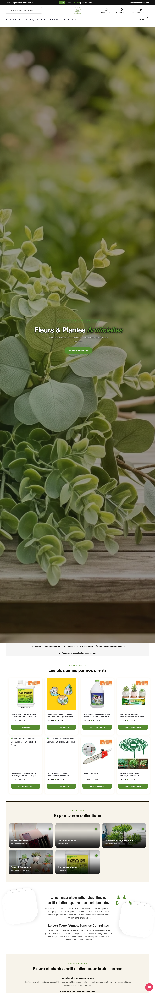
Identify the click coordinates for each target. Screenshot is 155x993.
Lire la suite (25, 727)
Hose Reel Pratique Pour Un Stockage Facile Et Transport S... (24, 774)
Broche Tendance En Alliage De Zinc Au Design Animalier (60, 715)
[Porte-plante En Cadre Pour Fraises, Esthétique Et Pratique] (133, 753)
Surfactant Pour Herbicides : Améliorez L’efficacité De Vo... (25, 715)
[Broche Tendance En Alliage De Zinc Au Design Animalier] (61, 694)
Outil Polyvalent (91, 773)
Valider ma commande (140, 12)
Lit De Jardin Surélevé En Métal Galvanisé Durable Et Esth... (59, 774)
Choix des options (61, 727)
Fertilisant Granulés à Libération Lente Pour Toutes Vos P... (132, 715)
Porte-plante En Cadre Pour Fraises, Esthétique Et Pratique (132, 774)
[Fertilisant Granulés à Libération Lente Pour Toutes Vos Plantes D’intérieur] (133, 694)
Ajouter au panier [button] (25, 786)
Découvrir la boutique (78, 350)
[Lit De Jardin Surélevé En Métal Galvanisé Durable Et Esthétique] (61, 753)
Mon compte (106, 12)
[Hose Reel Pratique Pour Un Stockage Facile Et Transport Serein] (25, 753)
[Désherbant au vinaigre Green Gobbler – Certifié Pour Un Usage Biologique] (97, 694)
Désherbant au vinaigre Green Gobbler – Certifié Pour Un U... (97, 715)
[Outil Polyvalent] (97, 753)
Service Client (121, 12)
